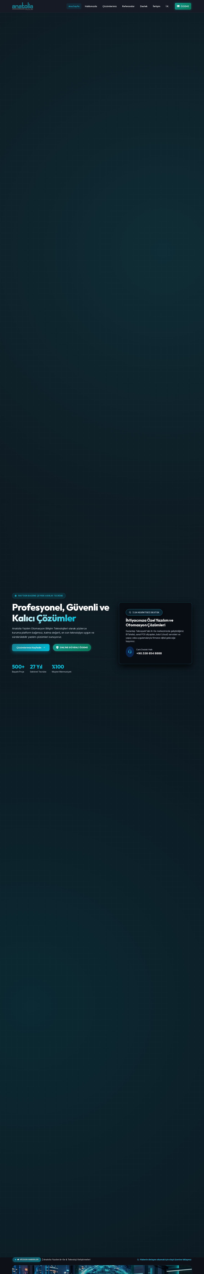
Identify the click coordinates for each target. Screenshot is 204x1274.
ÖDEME (185, 6)
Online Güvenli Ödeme (74, 647)
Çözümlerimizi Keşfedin (29, 647)
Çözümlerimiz (110, 6)
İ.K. (167, 6)
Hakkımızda (91, 6)
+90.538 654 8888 (149, 653)
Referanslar (128, 6)
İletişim (156, 6)
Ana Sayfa (73, 6)
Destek (143, 6)
